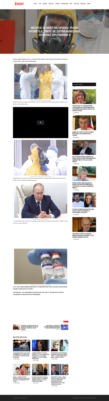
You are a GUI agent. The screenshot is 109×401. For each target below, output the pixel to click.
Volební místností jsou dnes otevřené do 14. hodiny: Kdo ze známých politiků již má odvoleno (21, 355)
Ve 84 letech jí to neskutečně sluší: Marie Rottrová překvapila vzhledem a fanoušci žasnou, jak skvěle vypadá (83, 108)
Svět (71, 3)
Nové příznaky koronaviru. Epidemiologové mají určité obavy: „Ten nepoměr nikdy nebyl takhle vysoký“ (59, 355)
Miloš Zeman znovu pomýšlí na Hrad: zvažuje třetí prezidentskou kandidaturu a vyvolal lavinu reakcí (84, 159)
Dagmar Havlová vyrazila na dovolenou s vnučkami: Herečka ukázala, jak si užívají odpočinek (40, 379)
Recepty (51, 3)
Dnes (88, 3)
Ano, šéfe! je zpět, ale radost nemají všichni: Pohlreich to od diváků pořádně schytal (83, 235)
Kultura (76, 3)
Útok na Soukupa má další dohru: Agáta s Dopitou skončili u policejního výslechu (83, 210)
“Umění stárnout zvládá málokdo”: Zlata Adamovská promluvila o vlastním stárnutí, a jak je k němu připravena (40, 355)
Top (40, 3)
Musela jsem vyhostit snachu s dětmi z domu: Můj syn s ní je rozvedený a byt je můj (21, 379)
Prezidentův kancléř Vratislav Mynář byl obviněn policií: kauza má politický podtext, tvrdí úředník (29, 328)
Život (35, 3)
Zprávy (45, 3)
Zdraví (57, 3)
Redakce (83, 3)
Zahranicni (64, 3)
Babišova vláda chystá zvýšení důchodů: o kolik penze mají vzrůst (82, 133)
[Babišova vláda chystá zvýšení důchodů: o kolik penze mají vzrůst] (84, 122)
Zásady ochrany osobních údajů (79, 397)
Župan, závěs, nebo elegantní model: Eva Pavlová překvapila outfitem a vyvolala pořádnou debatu (83, 185)
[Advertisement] (40, 236)
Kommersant (33, 61)
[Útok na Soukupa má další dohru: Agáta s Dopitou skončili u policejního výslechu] (84, 200)
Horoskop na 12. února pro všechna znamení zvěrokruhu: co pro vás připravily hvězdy (52, 327)
